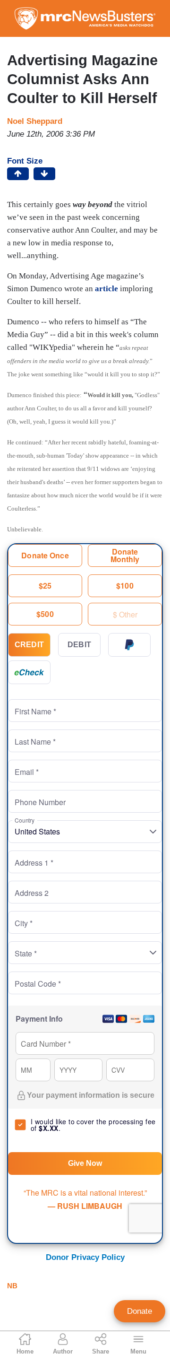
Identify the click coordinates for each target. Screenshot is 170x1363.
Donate (139, 1311)
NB (12, 1286)
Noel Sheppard (34, 121)
